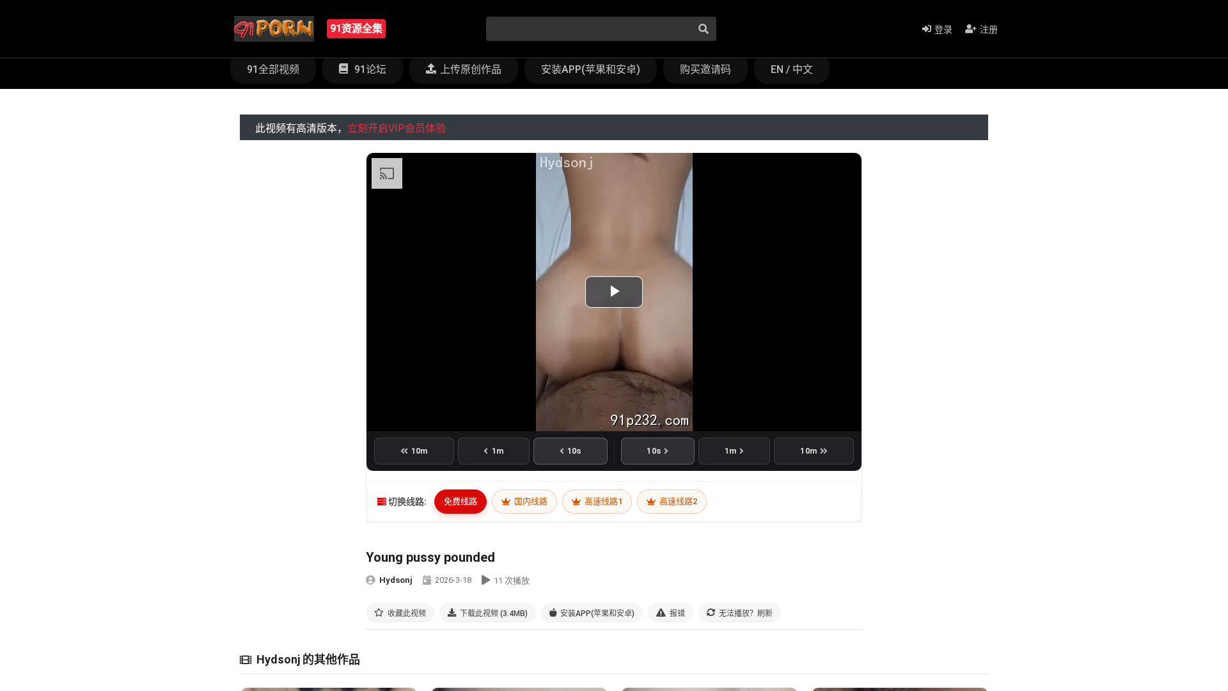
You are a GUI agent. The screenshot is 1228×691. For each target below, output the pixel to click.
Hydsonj (396, 580)
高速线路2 (677, 501)
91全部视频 (273, 69)
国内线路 (529, 501)
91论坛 (369, 69)
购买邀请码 (705, 69)
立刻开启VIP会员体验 (396, 128)
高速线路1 (602, 501)
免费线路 (460, 501)
